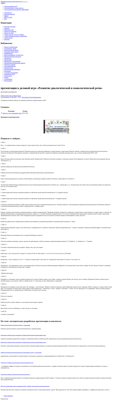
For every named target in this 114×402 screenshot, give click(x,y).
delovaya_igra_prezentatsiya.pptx (12, 113)
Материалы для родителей (12, 61)
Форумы (6, 39)
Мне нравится (8, 396)
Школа (6, 16)
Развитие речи (8, 68)
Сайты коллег (8, 38)
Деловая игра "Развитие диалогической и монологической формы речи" (17, 362)
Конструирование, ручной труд (13, 55)
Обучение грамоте (9, 64)
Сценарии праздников (11, 72)
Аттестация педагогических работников (16, 9)
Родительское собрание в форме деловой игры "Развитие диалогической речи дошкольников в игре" (23, 342)
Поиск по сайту (9, 33)
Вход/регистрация (9, 26)
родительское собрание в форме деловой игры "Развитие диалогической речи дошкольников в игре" (23, 335)
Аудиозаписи (8, 79)
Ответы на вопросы (10, 31)
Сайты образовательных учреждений (15, 36)
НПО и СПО (8, 17)
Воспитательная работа (11, 50)
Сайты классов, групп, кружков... (14, 34)
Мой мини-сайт (9, 30)
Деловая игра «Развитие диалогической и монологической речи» (15, 374)
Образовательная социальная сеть (14, 1)
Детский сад (8, 12)
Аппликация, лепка (10, 48)
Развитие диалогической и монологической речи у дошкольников (15, 325)
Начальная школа (9, 14)
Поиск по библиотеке (10, 47)
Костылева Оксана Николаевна (31, 97)
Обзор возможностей (10, 6)
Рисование (7, 71)
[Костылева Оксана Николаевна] (11, 95)
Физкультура (8, 76)
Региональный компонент (12, 69)
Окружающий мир (10, 66)
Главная (6, 28)
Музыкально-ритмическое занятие (14, 63)
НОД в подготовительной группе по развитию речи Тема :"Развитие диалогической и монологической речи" (25, 386)
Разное (6, 77)
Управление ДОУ (9, 74)
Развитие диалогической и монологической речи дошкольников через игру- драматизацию (21, 352)
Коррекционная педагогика (12, 56)
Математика (8, 60)
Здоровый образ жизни (11, 52)
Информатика (8, 53)
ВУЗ (5, 19)
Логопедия (7, 58)
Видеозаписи (8, 80)
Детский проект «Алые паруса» (14, 8)
